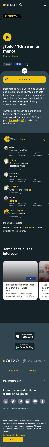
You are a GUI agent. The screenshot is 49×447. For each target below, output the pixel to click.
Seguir (15, 56)
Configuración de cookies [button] (13, 435)
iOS (22, 120)
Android (13, 120)
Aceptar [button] (13, 439)
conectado (30, 227)
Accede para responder (22, 154)
